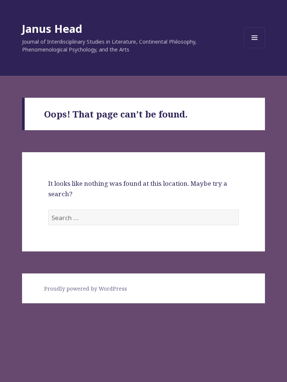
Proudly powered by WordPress (85, 288)
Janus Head (52, 28)
